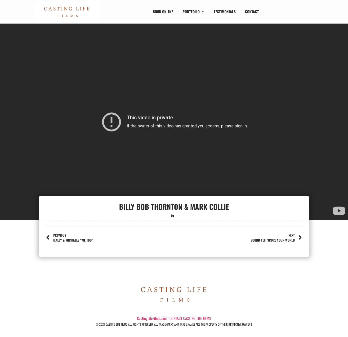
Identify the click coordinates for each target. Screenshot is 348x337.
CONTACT (252, 11)
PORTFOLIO (191, 11)
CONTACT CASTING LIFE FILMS (190, 318)
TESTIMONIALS (225, 11)
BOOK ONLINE (163, 11)
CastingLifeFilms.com (152, 318)
